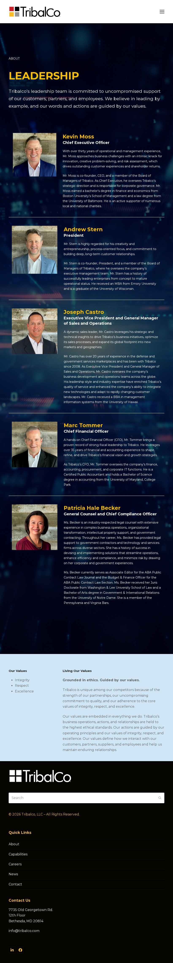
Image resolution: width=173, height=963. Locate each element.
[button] (162, 11)
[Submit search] (159, 798)
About (14, 844)
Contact (15, 884)
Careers (15, 864)
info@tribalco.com (24, 931)
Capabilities (18, 854)
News (13, 874)
